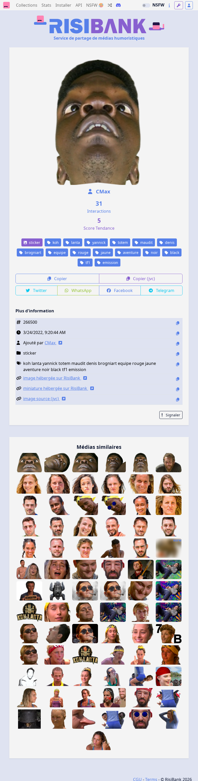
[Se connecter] (189, 5)
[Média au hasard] (110, 5)
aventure (130, 252)
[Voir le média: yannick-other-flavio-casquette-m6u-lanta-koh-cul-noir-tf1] (169, 697)
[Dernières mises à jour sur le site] (169, 5)
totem (122, 242)
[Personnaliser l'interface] (178, 5)
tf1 (87, 262)
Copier (60, 278)
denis (169, 242)
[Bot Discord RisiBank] (118, 5)
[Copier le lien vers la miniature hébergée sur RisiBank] (178, 389)
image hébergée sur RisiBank (52, 378)
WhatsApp (81, 290)
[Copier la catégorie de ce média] (178, 354)
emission (110, 262)
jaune (105, 252)
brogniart (32, 252)
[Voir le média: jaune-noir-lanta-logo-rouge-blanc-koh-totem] (29, 612)
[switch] (146, 5)
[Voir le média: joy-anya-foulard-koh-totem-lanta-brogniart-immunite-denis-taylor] (169, 676)
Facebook (123, 290)
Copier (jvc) (143, 278)
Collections (26, 5)
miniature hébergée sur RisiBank (55, 388)
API (79, 5)
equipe (59, 252)
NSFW (158, 5)
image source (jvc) (41, 398)
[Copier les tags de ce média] (178, 364)
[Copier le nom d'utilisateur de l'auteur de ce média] (178, 344)
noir (154, 252)
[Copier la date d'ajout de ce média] (178, 333)
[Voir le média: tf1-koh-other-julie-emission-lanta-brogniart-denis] (113, 655)
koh (55, 242)
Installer (63, 5)
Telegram (164, 290)
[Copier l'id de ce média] (178, 323)
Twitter (39, 290)
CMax (102, 191)
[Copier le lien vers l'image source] (178, 400)
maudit (146, 242)
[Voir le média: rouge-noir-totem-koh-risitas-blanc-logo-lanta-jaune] (85, 655)
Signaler (172, 415)
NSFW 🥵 (95, 5)
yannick (98, 242)
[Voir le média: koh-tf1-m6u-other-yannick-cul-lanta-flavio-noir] (113, 719)
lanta (75, 242)
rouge (82, 252)
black (174, 252)
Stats (46, 5)
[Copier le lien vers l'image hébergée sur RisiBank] (178, 379)
